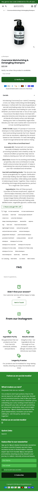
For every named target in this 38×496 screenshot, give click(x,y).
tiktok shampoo (19, 251)
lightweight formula (8, 228)
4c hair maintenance (27, 211)
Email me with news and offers (12, 470)
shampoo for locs (7, 251)
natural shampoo (24, 231)
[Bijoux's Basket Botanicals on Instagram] (19, 314)
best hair (13, 214)
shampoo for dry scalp (9, 248)
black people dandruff (25, 214)
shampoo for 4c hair (16, 241)
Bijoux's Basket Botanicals (24, 484)
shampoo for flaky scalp (25, 248)
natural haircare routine (9, 231)
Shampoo (5, 56)
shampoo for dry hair (24, 244)
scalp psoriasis (21, 238)
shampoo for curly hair (9, 244)
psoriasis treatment (8, 238)
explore (31, 221)
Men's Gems (31, 258)
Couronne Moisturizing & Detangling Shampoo (21, 10)
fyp (3, 224)
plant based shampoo (24, 234)
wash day (17, 254)
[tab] (19, 95)
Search (4, 434)
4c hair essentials (13, 211)
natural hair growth (22, 228)
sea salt (30, 238)
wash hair (25, 254)
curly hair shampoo (16, 218)
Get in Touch (19, 302)
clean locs (5, 218)
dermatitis (23, 221)
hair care (9, 224)
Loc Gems (22, 258)
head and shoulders (20, 224)
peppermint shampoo (8, 234)
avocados (5, 214)
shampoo (5, 241)
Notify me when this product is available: (16, 70)
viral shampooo (7, 254)
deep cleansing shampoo (10, 221)
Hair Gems (14, 258)
